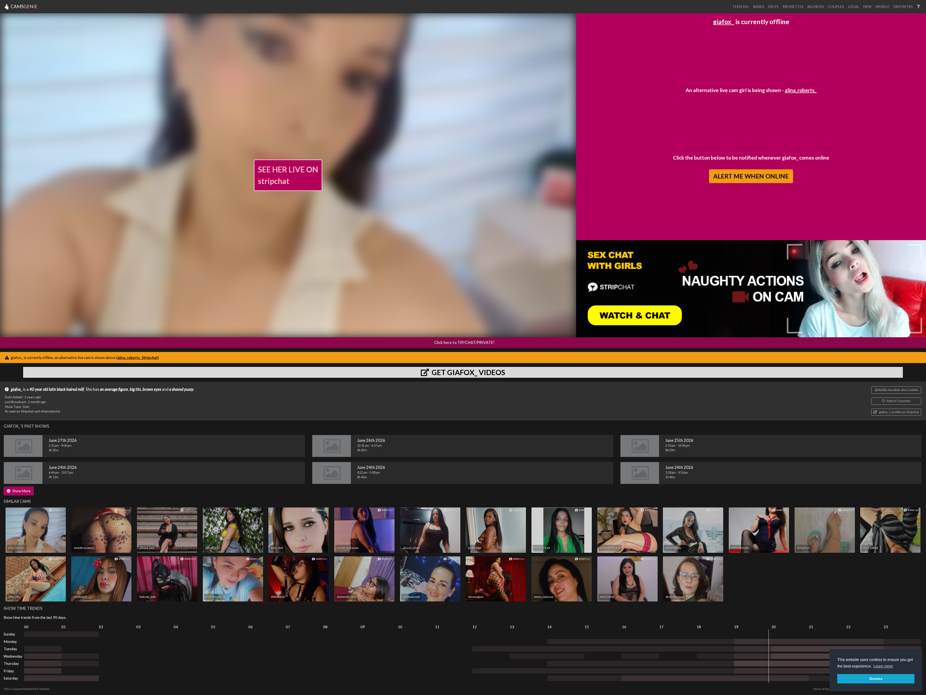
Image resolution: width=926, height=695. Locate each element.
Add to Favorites (898, 401)
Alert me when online (751, 176)
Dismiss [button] (875, 679)
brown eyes (152, 389)
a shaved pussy (181, 389)
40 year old (38, 389)
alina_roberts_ (801, 90)
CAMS (23, 6)
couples (836, 6)
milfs (773, 6)
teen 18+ (740, 6)
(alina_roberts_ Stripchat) (137, 357)
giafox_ (723, 22)
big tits (135, 389)
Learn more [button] (883, 666)
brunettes (793, 6)
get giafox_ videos (467, 372)
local (853, 6)
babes (758, 6)
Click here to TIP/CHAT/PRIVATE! (464, 342)
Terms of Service (824, 689)
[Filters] (918, 6)
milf (81, 389)
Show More (21, 491)
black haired (67, 389)
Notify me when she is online (898, 390)
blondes (815, 6)
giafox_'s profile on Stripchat (898, 412)
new (867, 6)
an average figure (114, 389)
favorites (903, 6)
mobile (882, 6)
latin (52, 389)
